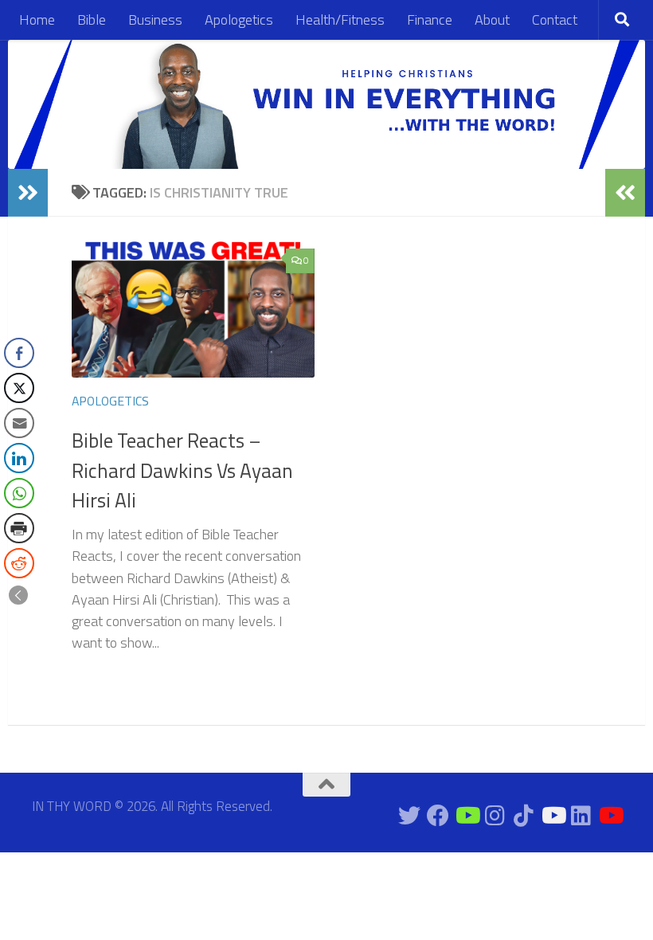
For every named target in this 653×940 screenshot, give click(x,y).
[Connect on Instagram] (495, 816)
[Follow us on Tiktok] (524, 816)
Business (155, 19)
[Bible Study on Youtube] (381, 816)
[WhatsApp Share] (19, 493)
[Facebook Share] (19, 353)
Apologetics (239, 19)
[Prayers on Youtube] (553, 816)
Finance (429, 19)
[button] (18, 595)
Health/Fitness (340, 19)
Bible (91, 19)
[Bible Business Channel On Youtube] (467, 816)
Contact (554, 19)
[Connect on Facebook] (438, 816)
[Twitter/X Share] (19, 388)
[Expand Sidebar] (28, 193)
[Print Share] (19, 528)
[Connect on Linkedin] (581, 816)
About (492, 19)
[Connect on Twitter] (409, 816)
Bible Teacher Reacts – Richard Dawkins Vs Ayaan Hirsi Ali (182, 470)
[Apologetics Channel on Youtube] (610, 816)
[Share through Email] (19, 423)
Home (37, 19)
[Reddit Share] (19, 563)
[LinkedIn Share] (19, 458)
